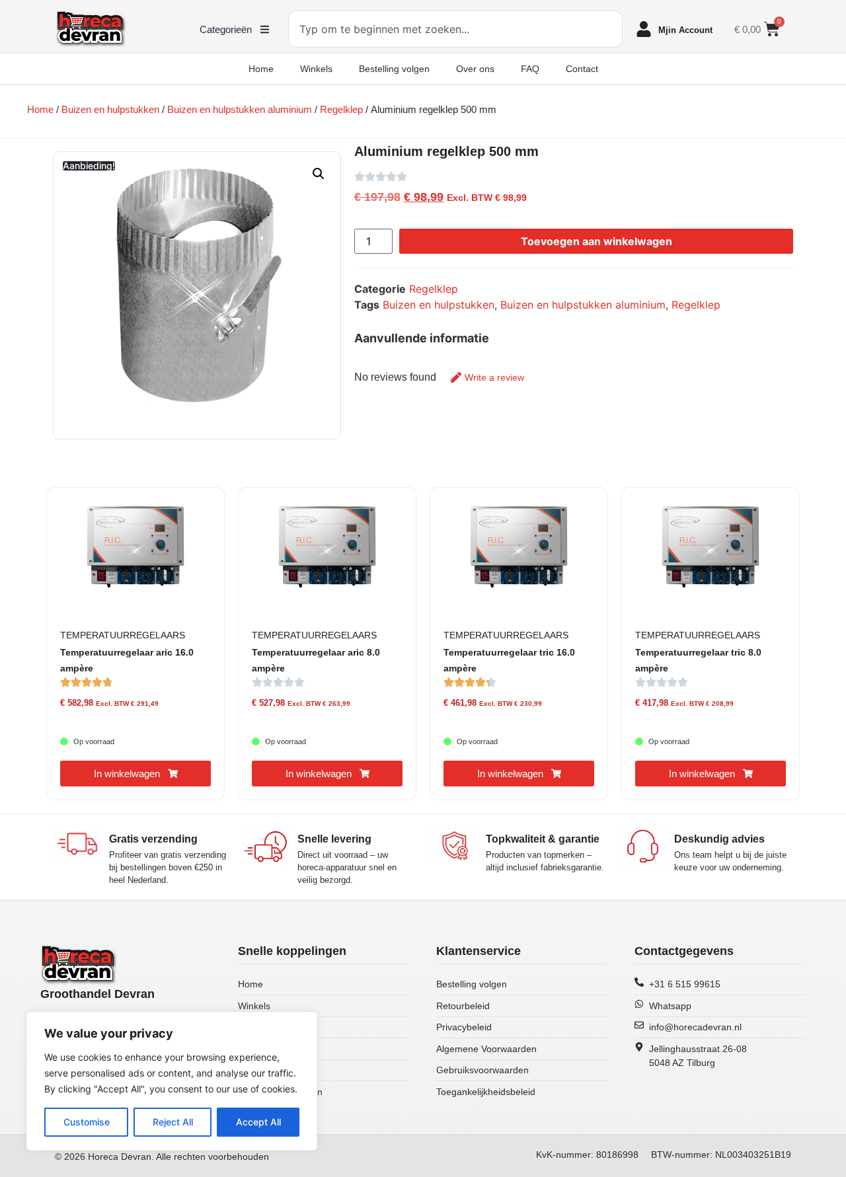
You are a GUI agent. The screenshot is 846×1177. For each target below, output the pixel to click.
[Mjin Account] (644, 29)
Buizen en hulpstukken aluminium (239, 109)
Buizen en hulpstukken (110, 109)
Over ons (475, 68)
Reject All (173, 1121)
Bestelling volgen (394, 68)
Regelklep (341, 109)
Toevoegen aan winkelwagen (596, 241)
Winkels (316, 68)
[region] (171, 1081)
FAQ (530, 68)
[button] (318, 174)
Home (261, 68)
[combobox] (455, 29)
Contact (582, 68)
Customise (86, 1121)
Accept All (258, 1121)
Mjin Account (685, 30)
